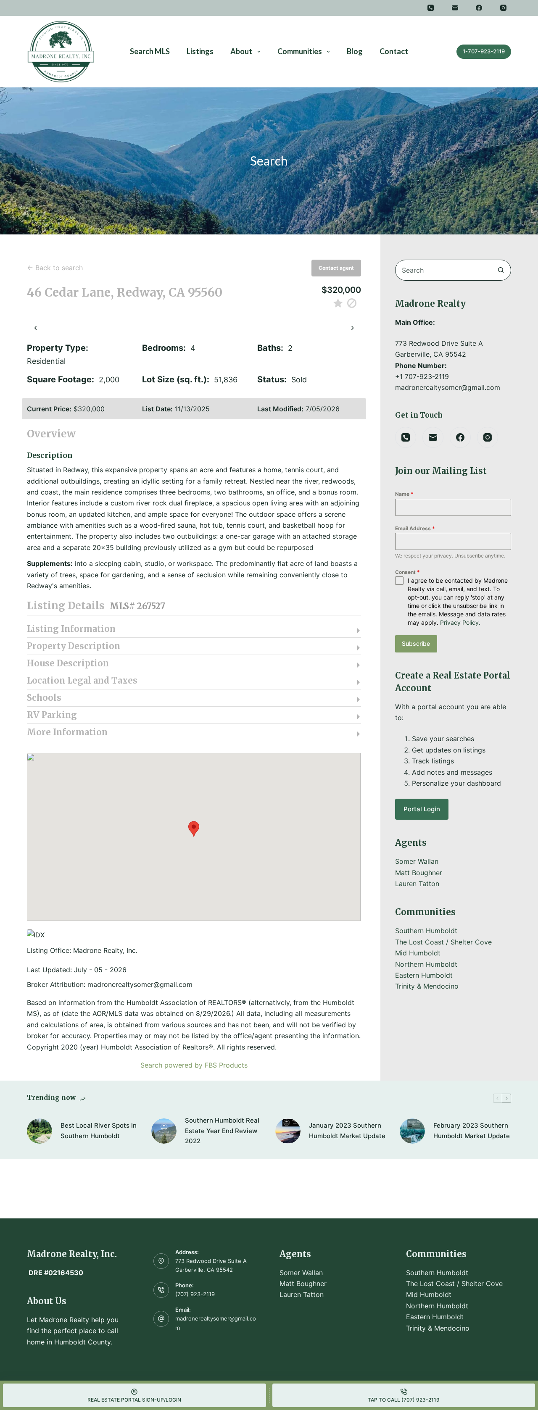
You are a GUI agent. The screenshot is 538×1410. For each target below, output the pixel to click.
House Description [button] (68, 663)
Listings (200, 51)
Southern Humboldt (426, 930)
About (241, 51)
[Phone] (431, 8)
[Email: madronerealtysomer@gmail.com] (161, 1319)
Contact (394, 51)
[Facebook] (479, 8)
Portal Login (422, 809)
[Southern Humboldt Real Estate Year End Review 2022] (164, 1131)
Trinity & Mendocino (427, 986)
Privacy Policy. (460, 622)
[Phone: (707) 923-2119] (161, 1290)
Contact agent (336, 268)
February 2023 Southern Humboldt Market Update (471, 1130)
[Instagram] (504, 8)
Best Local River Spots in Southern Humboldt (99, 1130)
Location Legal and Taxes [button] (82, 681)
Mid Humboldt (417, 953)
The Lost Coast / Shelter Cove (443, 942)
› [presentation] (352, 327)
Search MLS (150, 51)
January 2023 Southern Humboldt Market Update (347, 1130)
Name (404, 494)
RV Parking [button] (52, 715)
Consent (407, 572)
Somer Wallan (416, 861)
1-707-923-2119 (484, 51)
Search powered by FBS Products (194, 1065)
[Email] (455, 8)
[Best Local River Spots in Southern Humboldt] (39, 1131)
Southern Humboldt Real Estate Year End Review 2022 (222, 1130)
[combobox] (443, 270)
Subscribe (416, 643)
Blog (355, 51)
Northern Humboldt (426, 964)
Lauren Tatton (417, 883)
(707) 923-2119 (195, 1294)
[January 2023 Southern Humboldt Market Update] (288, 1131)
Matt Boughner (418, 872)
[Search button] (501, 270)
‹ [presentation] (35, 327)
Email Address (415, 528)
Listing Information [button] (71, 629)
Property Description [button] (73, 646)
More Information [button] (67, 732)
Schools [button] (44, 698)
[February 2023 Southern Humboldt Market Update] (412, 1131)
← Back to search (55, 267)
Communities (299, 51)
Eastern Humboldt (424, 975)
